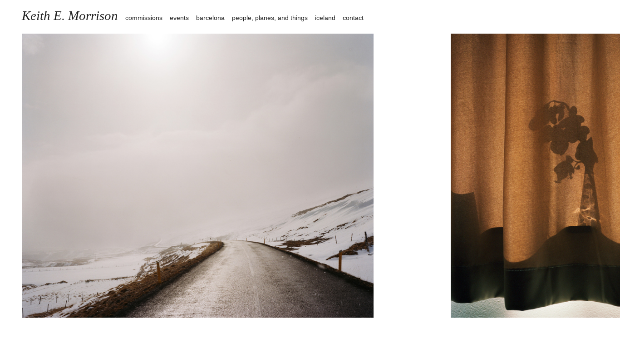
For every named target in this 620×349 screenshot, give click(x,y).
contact (353, 17)
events (179, 17)
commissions (143, 17)
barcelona (210, 17)
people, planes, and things (270, 17)
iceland (325, 17)
